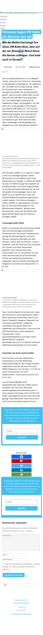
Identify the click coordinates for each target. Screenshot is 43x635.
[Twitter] (21, 466)
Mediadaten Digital (21, 603)
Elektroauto (8, 67)
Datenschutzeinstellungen (21, 614)
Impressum (21, 607)
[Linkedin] (21, 470)
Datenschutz (21, 610)
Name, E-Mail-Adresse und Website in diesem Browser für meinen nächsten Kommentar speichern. (21, 567)
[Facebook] (21, 457)
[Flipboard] (21, 461)
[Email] (21, 475)
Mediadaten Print (21, 600)
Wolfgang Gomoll (34, 67)
